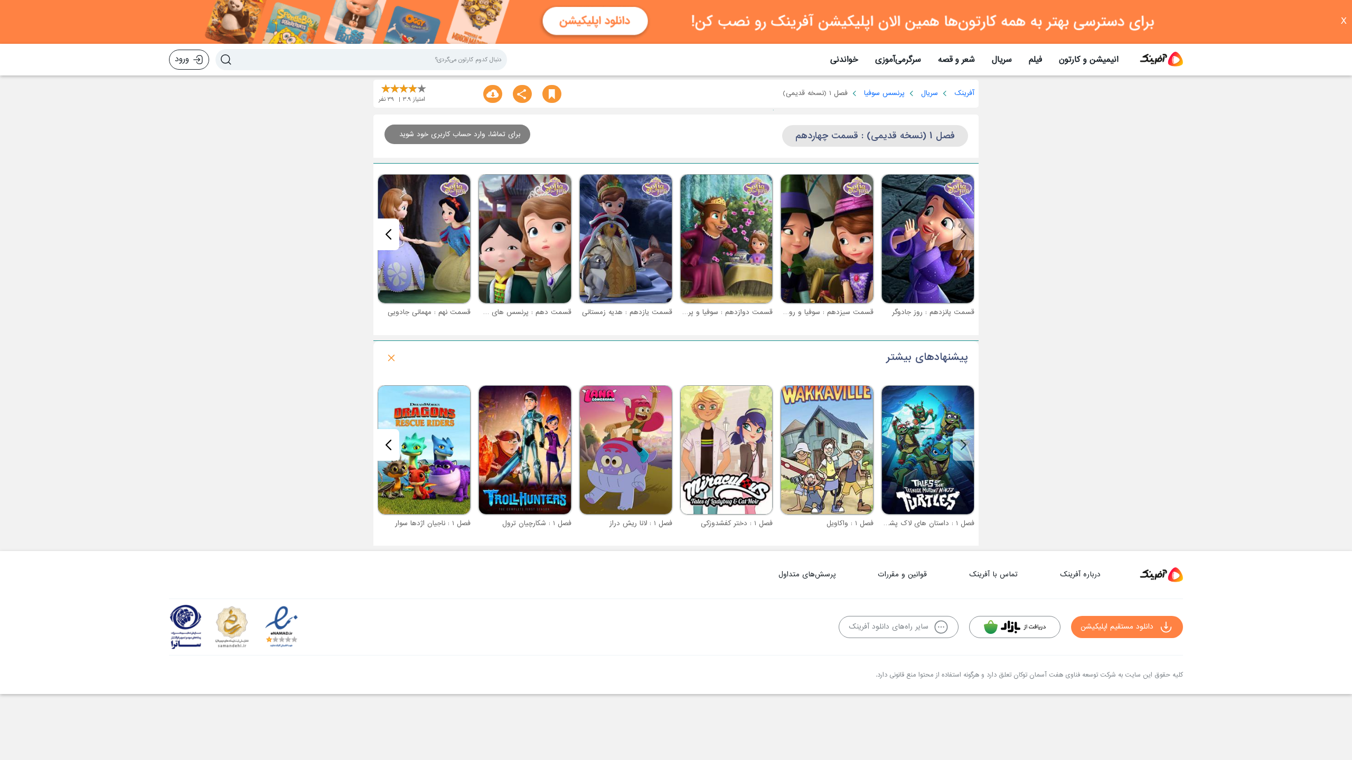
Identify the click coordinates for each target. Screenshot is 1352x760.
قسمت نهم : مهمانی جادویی (429, 312)
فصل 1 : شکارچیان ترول (536, 523)
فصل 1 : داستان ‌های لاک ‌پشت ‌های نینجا (912, 523)
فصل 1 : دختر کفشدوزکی (737, 523)
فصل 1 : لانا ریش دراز (640, 523)
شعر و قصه (956, 59)
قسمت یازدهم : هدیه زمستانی (627, 312)
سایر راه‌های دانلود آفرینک (888, 626)
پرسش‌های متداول (806, 574)
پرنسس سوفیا (884, 93)
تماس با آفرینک (993, 574)
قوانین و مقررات (902, 574)
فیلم (1035, 59)
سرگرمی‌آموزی (898, 59)
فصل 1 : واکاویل (850, 523)
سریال (1002, 59)
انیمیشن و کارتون (1089, 59)
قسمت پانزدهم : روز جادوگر (933, 312)
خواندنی (844, 59)
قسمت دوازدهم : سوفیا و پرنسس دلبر (715, 312)
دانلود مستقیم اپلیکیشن (1117, 626)
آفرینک (964, 93)
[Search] (226, 60)
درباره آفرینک (1080, 574)
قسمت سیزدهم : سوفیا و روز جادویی (818, 312)
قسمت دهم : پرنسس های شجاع (521, 312)
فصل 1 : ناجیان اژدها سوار (433, 523)
